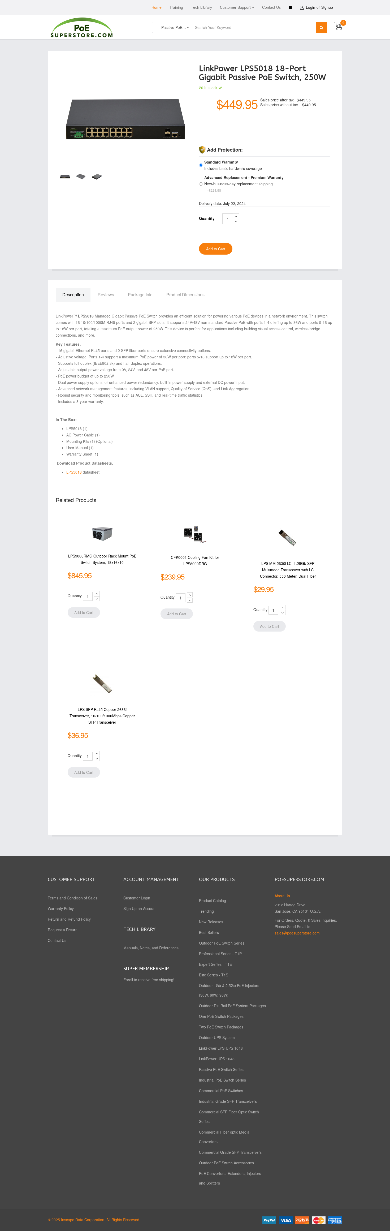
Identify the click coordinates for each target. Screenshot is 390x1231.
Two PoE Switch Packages (221, 1027)
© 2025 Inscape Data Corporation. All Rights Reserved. (94, 1219)
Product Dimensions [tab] (185, 294)
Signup (327, 7)
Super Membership (146, 969)
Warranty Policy (61, 908)
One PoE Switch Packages (221, 1016)
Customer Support (235, 7)
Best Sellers (209, 932)
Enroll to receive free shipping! (149, 979)
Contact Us (271, 7)
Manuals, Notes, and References (151, 947)
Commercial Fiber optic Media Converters (224, 1136)
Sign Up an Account (140, 908)
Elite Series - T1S (213, 974)
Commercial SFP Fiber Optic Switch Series (229, 1116)
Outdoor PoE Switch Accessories (226, 1162)
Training (176, 7)
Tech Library (201, 7)
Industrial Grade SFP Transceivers (228, 1101)
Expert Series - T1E (215, 964)
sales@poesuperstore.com (297, 933)
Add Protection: (225, 149)
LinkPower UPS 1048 (217, 1058)
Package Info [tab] (140, 294)
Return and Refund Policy (69, 919)
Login (310, 7)
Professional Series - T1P (220, 953)
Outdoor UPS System (217, 1037)
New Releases (211, 921)
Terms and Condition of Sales (72, 897)
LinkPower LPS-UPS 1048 (221, 1048)
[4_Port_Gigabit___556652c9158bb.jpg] (125, 118)
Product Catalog (212, 900)
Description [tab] (73, 294)
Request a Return (62, 929)
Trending (206, 911)
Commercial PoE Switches (221, 1090)
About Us (282, 895)
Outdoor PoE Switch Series (221, 943)
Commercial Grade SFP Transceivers (230, 1152)
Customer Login (136, 897)
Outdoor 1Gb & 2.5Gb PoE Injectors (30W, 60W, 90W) (229, 990)
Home (156, 7)
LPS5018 (74, 472)
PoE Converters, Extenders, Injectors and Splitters (230, 1178)
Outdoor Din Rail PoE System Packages (232, 1005)
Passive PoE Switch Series (221, 1069)
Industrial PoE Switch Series (222, 1080)
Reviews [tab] (106, 294)
